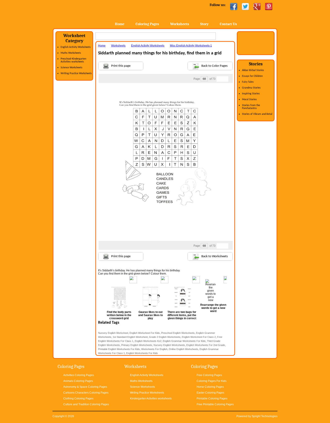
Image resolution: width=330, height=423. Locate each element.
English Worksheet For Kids (145, 333)
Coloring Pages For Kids (212, 381)
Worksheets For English (154, 349)
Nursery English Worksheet (113, 333)
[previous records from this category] (219, 79)
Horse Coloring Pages (210, 386)
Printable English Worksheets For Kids (119, 349)
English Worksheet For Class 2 (199, 337)
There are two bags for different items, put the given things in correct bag (181, 316)
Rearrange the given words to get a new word (213, 308)
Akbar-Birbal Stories (253, 70)
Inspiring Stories (251, 93)
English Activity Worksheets (76, 47)
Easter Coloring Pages (210, 392)
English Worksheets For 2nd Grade (205, 345)
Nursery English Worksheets (169, 345)
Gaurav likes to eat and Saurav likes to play (150, 315)
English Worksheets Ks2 (148, 341)
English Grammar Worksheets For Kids (184, 341)
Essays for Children (252, 76)
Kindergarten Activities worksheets (151, 398)
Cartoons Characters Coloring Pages (85, 392)
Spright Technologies (264, 416)
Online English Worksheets (183, 349)
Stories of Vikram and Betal (257, 114)
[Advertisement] (165, 92)
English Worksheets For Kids (142, 353)
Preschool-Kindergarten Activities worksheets (73, 60)
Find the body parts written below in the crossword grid (119, 315)
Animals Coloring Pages (78, 381)
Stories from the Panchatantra (251, 107)
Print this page (120, 66)
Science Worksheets (71, 67)
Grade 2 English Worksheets (164, 337)
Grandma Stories (251, 87)
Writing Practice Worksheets (76, 73)
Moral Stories (249, 99)
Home (88, 13)
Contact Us (228, 24)
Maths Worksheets (71, 53)
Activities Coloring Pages (78, 375)
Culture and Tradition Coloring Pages (86, 404)
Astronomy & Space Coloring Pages (85, 386)
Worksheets (179, 24)
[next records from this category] (225, 79)
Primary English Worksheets (136, 345)
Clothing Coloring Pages (78, 398)
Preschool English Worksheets (178, 333)
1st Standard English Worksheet (130, 337)
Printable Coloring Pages (212, 398)
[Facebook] (233, 6)
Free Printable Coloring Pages (215, 404)
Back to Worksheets (214, 256)
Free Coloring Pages (209, 375)
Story (204, 24)
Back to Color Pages (214, 66)
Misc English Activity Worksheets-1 (191, 45)
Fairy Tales (248, 82)
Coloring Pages (147, 24)
